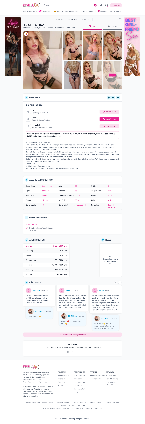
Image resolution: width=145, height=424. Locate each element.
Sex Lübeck (97, 408)
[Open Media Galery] (42, 60)
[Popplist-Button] (120, 19)
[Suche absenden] (95, 5)
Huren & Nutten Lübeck (83, 408)
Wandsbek (44, 113)
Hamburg (35, 113)
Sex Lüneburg (68, 408)
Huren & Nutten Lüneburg (52, 408)
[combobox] (69, 5)
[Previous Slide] (115, 282)
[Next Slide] (120, 282)
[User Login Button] (101, 4)
